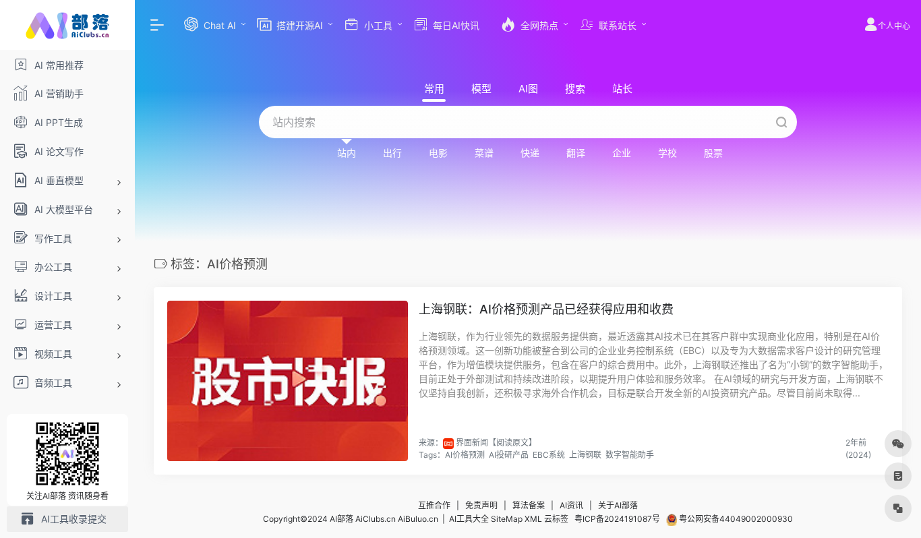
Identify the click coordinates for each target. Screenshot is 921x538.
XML (533, 519)
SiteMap (507, 519)
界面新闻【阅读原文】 (496, 443)
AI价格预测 (465, 455)
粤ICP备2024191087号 (617, 519)
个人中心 (894, 26)
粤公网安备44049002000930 (735, 519)
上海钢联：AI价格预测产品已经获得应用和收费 (546, 309)
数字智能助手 (629, 455)
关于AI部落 (618, 505)
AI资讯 (571, 505)
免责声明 (481, 505)
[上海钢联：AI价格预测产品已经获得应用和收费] (287, 381)
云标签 (556, 519)
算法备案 (528, 505)
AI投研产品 (509, 455)
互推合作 (434, 505)
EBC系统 (549, 455)
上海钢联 (585, 455)
